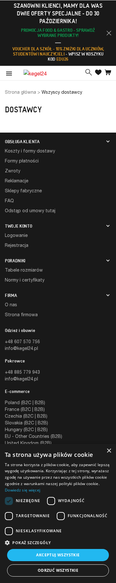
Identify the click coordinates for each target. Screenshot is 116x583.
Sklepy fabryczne (23, 190)
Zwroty (12, 170)
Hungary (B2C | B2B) (26, 429)
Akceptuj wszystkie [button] (58, 555)
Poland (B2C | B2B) (25, 402)
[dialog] (58, 513)
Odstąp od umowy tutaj (30, 210)
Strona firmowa (21, 314)
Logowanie (16, 235)
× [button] (108, 450)
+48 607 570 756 (22, 341)
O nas (11, 304)
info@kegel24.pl (21, 348)
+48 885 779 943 (22, 372)
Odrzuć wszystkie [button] (58, 570)
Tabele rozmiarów (24, 270)
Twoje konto (18, 226)
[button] (109, 33)
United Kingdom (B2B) (28, 443)
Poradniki (15, 260)
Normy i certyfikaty (24, 280)
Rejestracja (16, 245)
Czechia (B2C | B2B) (26, 416)
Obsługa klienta (22, 141)
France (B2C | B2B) (25, 409)
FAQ (9, 200)
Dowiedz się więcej (22, 490)
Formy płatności (22, 160)
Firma (11, 295)
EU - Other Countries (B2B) (33, 436)
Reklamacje (16, 180)
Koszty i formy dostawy (30, 150)
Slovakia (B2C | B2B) (26, 422)
